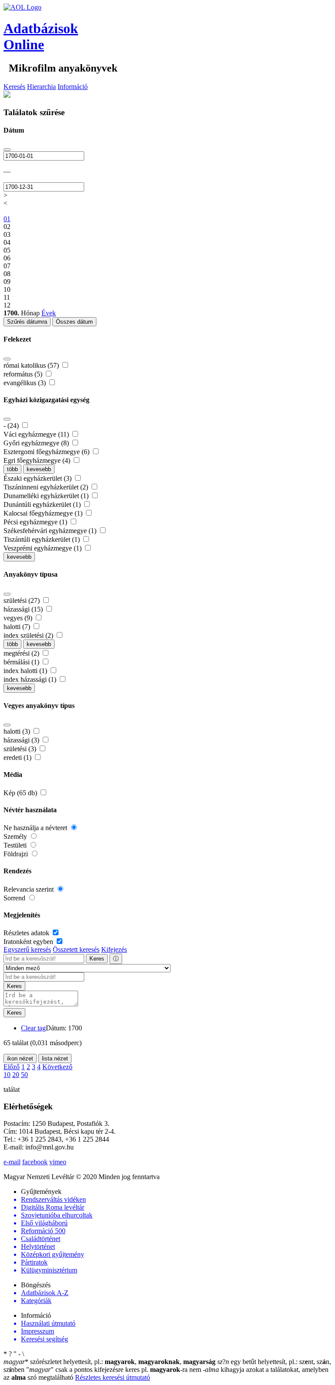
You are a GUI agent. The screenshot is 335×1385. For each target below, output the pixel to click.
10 (6, 1074)
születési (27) (22, 600)
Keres (96, 958)
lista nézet (55, 1058)
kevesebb (39, 469)
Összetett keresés (76, 949)
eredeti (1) (18, 757)
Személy (16, 836)
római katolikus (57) (32, 365)
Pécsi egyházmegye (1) (36, 522)
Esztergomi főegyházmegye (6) (47, 451)
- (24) (12, 425)
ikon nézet (20, 1058)
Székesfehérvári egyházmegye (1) (50, 530)
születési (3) (20, 748)
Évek (48, 313)
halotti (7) (17, 626)
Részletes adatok (27, 933)
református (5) (23, 374)
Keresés (14, 86)
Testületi (15, 845)
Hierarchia (41, 86)
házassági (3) (22, 740)
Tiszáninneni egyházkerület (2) (46, 487)
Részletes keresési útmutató (112, 1377)
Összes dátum (74, 321)
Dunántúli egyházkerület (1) (42, 504)
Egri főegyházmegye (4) (37, 460)
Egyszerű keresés (27, 949)
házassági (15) (23, 609)
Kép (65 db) (21, 793)
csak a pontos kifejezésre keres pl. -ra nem (114, 1369)
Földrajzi (16, 854)
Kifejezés (114, 949)
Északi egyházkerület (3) (38, 478)
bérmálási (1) (22, 662)
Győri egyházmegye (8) (37, 443)
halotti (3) (17, 731)
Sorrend (15, 898)
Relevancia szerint (29, 889)
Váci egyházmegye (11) (37, 434)
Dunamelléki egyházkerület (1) (46, 495)
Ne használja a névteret (36, 827)
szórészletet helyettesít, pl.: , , (109, 1361)
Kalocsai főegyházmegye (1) (43, 513)
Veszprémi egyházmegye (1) (43, 548)
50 (24, 1074)
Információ (73, 86)
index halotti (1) (26, 670)
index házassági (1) (30, 679)
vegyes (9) (18, 618)
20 (15, 1074)
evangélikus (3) (25, 382)
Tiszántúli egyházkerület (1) (42, 539)
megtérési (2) (22, 653)
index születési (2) (29, 635)
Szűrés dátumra (27, 321)
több (12, 469)
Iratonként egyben (29, 941)
